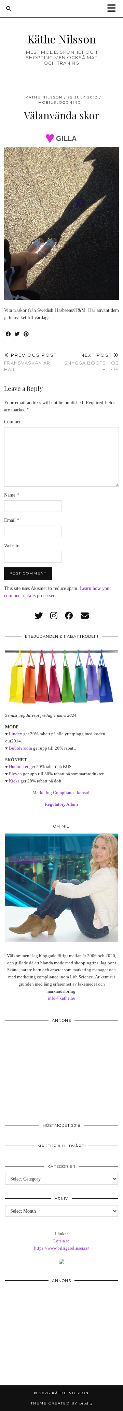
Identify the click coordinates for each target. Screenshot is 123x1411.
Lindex (15, 733)
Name (11, 495)
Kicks (14, 780)
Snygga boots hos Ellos (91, 362)
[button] (114, 8)
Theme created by (62, 1403)
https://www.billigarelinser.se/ (61, 1248)
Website (11, 545)
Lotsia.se (61, 1240)
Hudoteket (18, 766)
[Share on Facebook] (8, 334)
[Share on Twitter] (17, 334)
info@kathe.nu (62, 998)
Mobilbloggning (59, 102)
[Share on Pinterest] (26, 334)
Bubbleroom (20, 748)
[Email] (85, 615)
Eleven (15, 773)
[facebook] (69, 615)
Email (11, 520)
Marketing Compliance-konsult (61, 792)
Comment (13, 421)
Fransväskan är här (30, 362)
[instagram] (53, 615)
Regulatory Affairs (62, 804)
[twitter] (39, 615)
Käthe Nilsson (61, 38)
